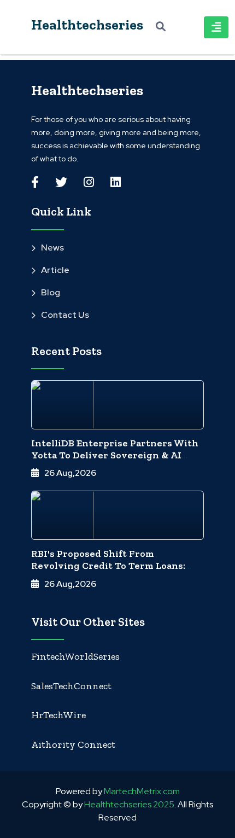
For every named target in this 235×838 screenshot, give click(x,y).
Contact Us (65, 315)
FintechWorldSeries (75, 656)
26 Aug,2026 (70, 473)
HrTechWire (58, 715)
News (52, 247)
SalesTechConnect (71, 686)
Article (55, 270)
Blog (50, 292)
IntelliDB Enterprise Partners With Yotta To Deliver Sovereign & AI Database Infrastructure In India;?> (114, 455)
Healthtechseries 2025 (129, 804)
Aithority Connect (73, 744)
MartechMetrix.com (142, 791)
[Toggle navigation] (216, 27)
